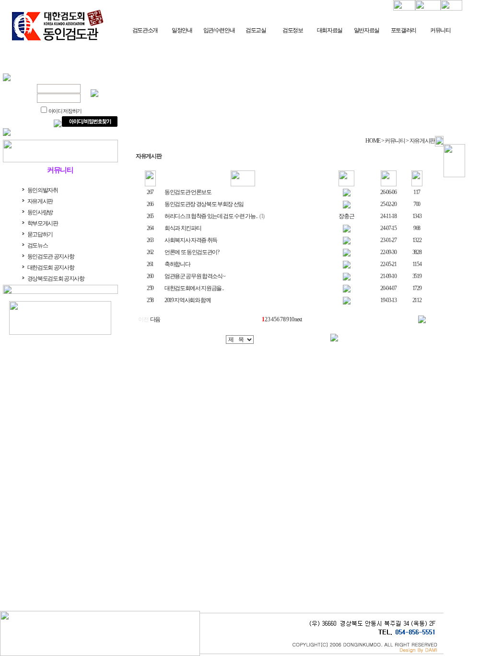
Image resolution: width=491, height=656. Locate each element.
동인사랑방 (40, 212)
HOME (372, 140)
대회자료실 (329, 30)
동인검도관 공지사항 (50, 256)
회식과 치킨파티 (182, 228)
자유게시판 (40, 201)
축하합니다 (177, 264)
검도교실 (256, 30)
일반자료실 (366, 30)
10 (291, 319)
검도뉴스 (37, 245)
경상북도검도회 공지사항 (55, 278)
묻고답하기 (40, 234)
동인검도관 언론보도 (187, 192)
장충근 (346, 216)
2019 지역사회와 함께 (187, 300)
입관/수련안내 (219, 30)
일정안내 (182, 30)
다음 (155, 319)
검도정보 (292, 30)
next (298, 319)
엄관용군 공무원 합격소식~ (194, 276)
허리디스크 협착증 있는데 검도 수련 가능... (211, 216)
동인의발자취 (42, 190)
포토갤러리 (403, 30)
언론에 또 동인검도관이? (191, 252)
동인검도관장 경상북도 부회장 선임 (204, 204)
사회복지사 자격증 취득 (190, 240)
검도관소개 (145, 30)
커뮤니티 (440, 30)
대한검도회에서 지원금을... (194, 288)
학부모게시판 (42, 223)
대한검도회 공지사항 (50, 267)
